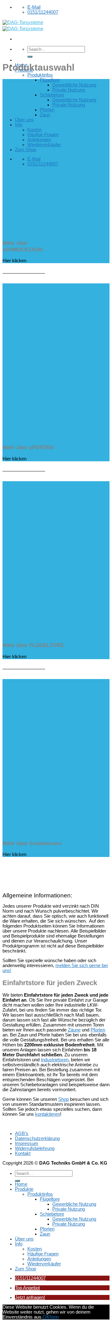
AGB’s (21, 1133)
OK (46, 1317)
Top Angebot (27, 1287)
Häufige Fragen (42, 134)
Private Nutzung (68, 89)
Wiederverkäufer (44, 144)
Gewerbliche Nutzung (74, 84)
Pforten (47, 109)
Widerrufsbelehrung (34, 1148)
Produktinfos (40, 74)
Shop (63, 1099)
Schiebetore (52, 94)
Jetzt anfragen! (30, 1297)
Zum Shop (25, 149)
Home (21, 1184)
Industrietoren (54, 1059)
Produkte (24, 1189)
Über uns (24, 119)
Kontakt (22, 1153)
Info (18, 124)
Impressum (26, 1143)
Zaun (45, 114)
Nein (54, 1317)
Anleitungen (39, 139)
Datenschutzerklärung (37, 1138)
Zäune (74, 1029)
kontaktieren (47, 1114)
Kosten (34, 129)
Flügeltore (50, 79)
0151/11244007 (30, 1278)
